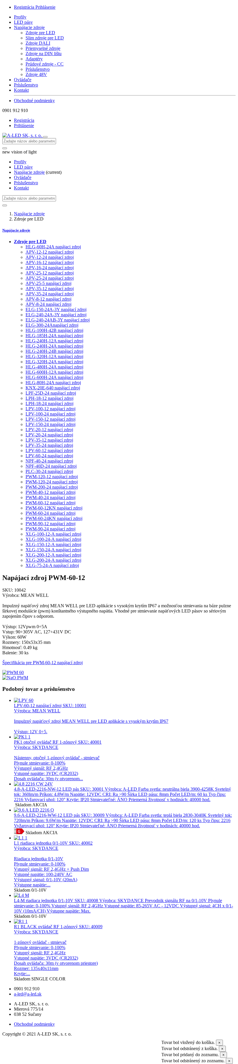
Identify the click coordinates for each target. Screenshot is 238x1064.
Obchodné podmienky (34, 100)
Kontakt (21, 90)
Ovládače (22, 79)
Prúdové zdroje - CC (45, 64)
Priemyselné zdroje (43, 48)
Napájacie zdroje (29, 27)
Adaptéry (34, 58)
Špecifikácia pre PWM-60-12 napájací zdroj (42, 662)
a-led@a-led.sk (28, 993)
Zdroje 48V (36, 74)
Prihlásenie (45, 7)
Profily (20, 17)
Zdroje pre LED (40, 32)
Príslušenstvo (38, 69)
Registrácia (24, 7)
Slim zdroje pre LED (45, 37)
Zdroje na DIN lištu (44, 53)
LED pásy (23, 22)
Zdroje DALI (38, 43)
